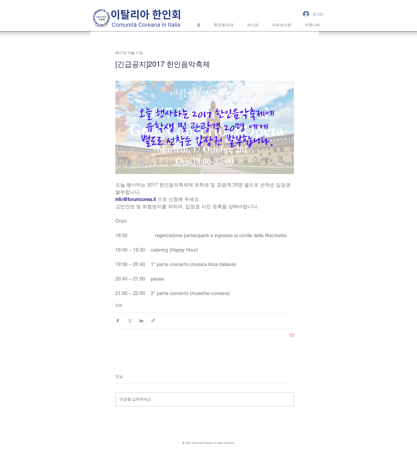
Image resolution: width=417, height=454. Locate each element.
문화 (118, 305)
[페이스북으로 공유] (117, 320)
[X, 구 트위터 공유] (129, 320)
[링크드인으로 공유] (141, 320)
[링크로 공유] (153, 320)
